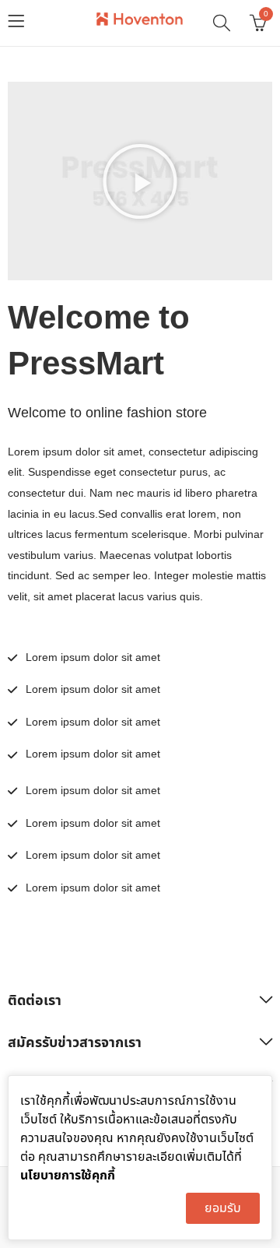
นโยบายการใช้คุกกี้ (67, 1175)
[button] (140, 181)
